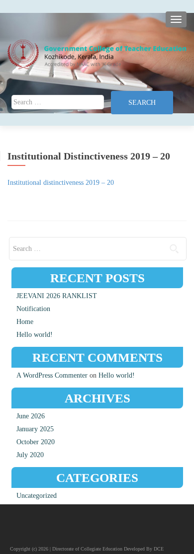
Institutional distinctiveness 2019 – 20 (60, 182)
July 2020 (30, 455)
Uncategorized (36, 495)
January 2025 (35, 429)
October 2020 (35, 442)
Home (24, 321)
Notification (33, 309)
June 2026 (30, 416)
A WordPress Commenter (52, 375)
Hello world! (34, 334)
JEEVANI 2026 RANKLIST (56, 296)
